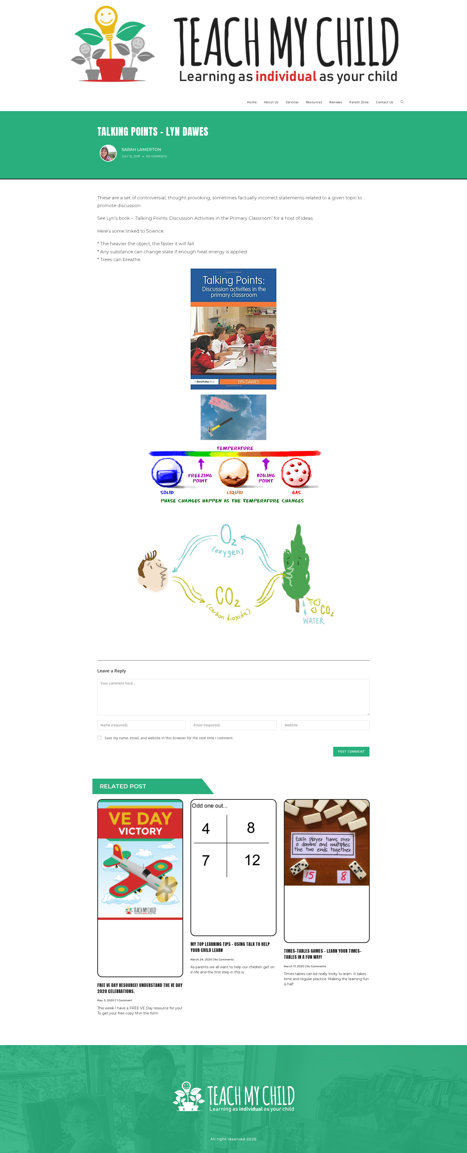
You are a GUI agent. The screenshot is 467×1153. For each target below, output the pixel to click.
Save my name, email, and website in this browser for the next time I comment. (169, 738)
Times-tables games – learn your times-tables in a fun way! (322, 954)
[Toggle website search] (402, 102)
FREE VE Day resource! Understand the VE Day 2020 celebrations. (139, 988)
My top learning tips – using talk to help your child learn (230, 947)
